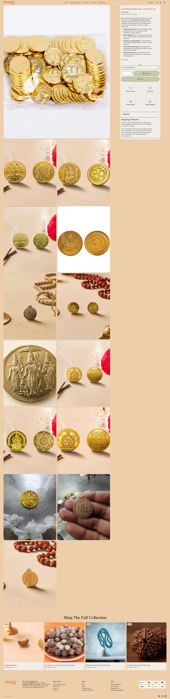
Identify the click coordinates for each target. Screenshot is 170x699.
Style (140, 64)
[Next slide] (40, 642)
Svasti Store (9, 696)
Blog (83, 684)
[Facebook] (159, 696)
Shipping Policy (115, 688)
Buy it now (140, 79)
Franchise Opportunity (87, 690)
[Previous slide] (6, 642)
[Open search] (157, 3)
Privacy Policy (114, 686)
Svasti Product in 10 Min (59, 684)
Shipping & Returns (129, 119)
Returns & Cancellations (117, 690)
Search (83, 686)
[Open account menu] (161, 3)
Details (126, 114)
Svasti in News (56, 686)
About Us (55, 688)
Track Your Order (86, 688)
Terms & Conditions (116, 684)
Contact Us (55, 690)
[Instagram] (162, 696)
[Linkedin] (165, 696)
